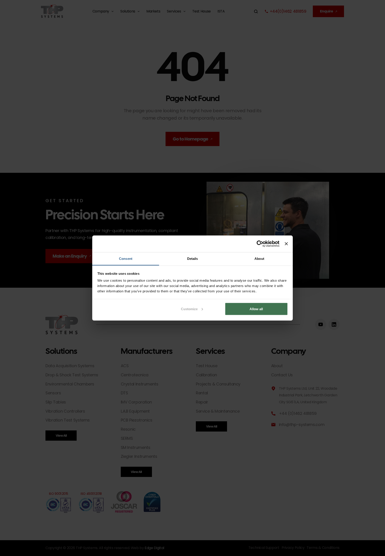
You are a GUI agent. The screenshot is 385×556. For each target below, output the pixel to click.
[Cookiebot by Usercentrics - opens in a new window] (259, 243)
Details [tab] (192, 258)
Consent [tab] (125, 258)
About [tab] (259, 258)
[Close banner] (286, 243)
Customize (189, 309)
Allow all (256, 309)
